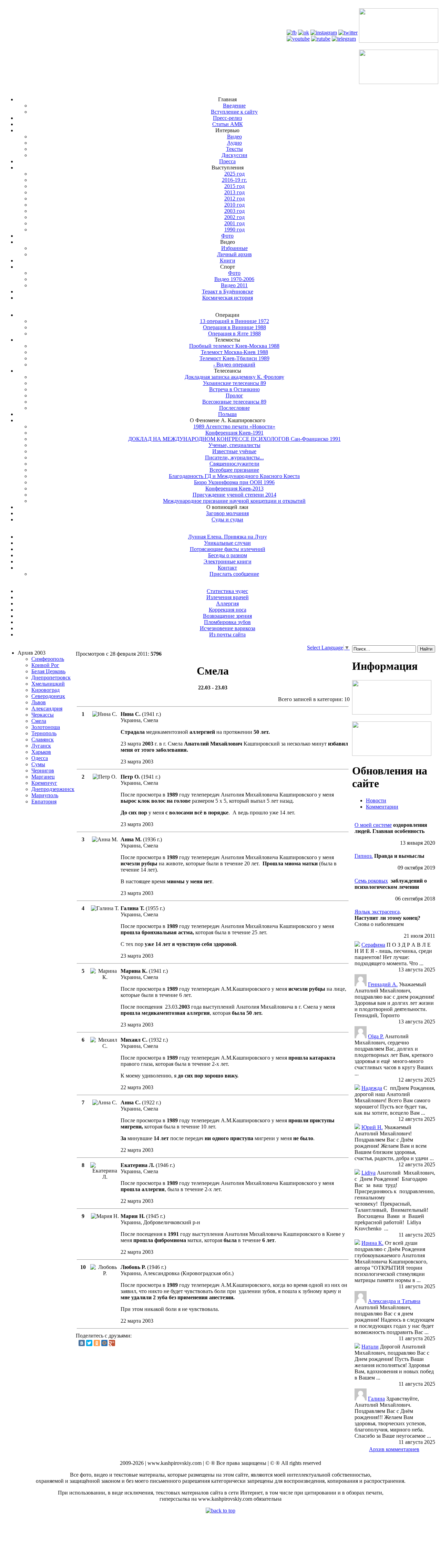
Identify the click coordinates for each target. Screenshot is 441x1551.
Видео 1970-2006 (234, 279)
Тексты (234, 149)
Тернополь (44, 733)
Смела (38, 721)
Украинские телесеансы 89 (234, 383)
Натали (370, 1347)
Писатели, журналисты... (234, 457)
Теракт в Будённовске (227, 291)
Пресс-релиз (227, 118)
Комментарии (382, 807)
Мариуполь (44, 795)
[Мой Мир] (104, 1343)
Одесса (39, 758)
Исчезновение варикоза (227, 628)
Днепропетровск (51, 677)
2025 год (234, 174)
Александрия (46, 708)
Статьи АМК (227, 124)
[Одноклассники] (97, 1343)
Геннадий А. (383, 984)
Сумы (38, 764)
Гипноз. (364, 856)
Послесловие (234, 408)
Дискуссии (234, 155)
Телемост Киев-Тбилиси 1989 (234, 358)
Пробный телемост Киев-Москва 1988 (234, 346)
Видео (234, 136)
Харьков (41, 752)
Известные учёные (234, 451)
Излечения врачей (227, 597)
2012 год (234, 198)
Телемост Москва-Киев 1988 (234, 352)
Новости (376, 800)
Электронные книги (228, 561)
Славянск (42, 739)
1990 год (234, 229)
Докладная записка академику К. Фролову (234, 377)
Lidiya (368, 1173)
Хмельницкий (48, 684)
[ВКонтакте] (82, 1343)
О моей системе (373, 825)
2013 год (234, 192)
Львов (38, 702)
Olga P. (376, 1036)
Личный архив (234, 254)
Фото (227, 236)
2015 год (234, 186)
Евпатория (44, 801)
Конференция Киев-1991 (234, 433)
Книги (227, 260)
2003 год (234, 211)
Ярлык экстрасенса (377, 912)
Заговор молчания (227, 513)
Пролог (234, 395)
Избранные (234, 248)
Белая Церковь (48, 671)
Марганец (43, 777)
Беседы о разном (227, 555)
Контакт (227, 568)
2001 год (234, 223)
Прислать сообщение (234, 574)
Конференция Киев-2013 (234, 488)
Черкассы (42, 715)
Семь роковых (371, 881)
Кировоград (45, 690)
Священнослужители (234, 464)
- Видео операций (234, 364)
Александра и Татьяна (394, 1301)
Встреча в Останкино (234, 389)
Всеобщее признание (234, 470)
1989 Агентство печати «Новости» (234, 426)
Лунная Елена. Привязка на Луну (227, 537)
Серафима (373, 945)
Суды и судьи (227, 519)
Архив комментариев (394, 1449)
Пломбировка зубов (227, 622)
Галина (376, 1399)
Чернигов (42, 770)
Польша (227, 414)
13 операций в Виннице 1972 (234, 321)
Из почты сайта (227, 634)
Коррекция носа (227, 610)
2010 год (234, 205)
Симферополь (47, 659)
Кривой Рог (45, 665)
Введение (234, 105)
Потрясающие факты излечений (227, 549)
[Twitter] (89, 1343)
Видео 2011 (234, 285)
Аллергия (227, 603)
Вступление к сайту (234, 112)
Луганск (41, 746)
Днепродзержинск (52, 789)
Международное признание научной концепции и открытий (234, 501)
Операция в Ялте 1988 (234, 333)
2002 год (234, 217)
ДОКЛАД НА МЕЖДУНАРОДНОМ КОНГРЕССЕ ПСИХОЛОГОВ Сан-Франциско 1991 (234, 439)
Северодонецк (48, 696)
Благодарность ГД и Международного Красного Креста (234, 476)
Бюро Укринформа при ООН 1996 (234, 482)
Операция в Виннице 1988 (234, 327)
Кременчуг (44, 783)
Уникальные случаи (227, 543)
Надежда (371, 1088)
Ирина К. (372, 1243)
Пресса (227, 161)
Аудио (234, 143)
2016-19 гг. (234, 180)
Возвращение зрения (227, 616)
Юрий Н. (372, 1127)
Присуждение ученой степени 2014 (234, 495)
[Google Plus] (112, 1343)
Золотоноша (45, 727)
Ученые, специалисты (234, 445)
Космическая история (227, 298)
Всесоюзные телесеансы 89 (234, 402)
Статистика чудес (227, 591)
